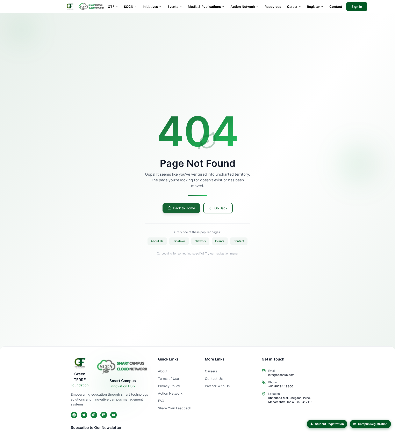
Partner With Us (217, 386)
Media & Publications (204, 7)
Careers (211, 371)
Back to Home (184, 208)
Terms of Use (168, 379)
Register (313, 7)
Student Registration (329, 424)
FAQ (161, 401)
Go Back (220, 208)
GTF (111, 7)
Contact (335, 7)
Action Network (242, 7)
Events (172, 7)
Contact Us (214, 379)
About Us (157, 241)
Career (292, 7)
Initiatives (150, 7)
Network (200, 241)
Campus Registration (373, 424)
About (162, 371)
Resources (273, 7)
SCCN (128, 7)
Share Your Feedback (174, 408)
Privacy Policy (169, 386)
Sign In (356, 7)
